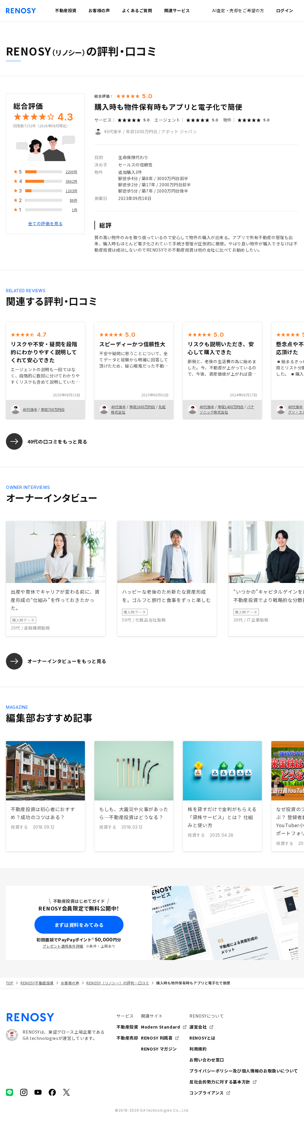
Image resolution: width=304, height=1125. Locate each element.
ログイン (284, 10)
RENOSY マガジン (159, 1049)
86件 (73, 200)
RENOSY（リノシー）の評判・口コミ (117, 982)
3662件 (71, 181)
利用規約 (198, 1049)
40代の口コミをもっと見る (57, 441)
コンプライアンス (206, 1093)
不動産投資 (127, 1027)
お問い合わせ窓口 (206, 1060)
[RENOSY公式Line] (9, 1092)
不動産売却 (127, 1038)
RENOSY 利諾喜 (156, 1038)
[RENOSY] (55, 1017)
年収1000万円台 (142, 131)
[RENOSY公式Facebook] (52, 1092)
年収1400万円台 (231, 406)
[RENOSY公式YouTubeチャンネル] (38, 1092)
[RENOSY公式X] (66, 1092)
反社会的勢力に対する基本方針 (219, 1082)
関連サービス (177, 10)
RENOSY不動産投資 (36, 982)
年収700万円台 (53, 409)
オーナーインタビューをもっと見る (66, 661)
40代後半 (113, 131)
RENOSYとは (202, 1038)
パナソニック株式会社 (227, 409)
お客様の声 (70, 982)
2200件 (71, 171)
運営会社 (198, 1027)
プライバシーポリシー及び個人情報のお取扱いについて (243, 1071)
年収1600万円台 (142, 406)
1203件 (71, 190)
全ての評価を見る (45, 223)
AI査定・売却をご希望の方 (238, 10)
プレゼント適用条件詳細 (62, 945)
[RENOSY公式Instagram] (23, 1092)
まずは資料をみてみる (79, 924)
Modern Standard (160, 1027)
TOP (9, 982)
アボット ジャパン (179, 131)
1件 (74, 209)
